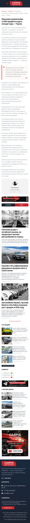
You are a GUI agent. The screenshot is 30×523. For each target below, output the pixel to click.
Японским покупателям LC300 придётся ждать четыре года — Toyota (15, 13)
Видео (21, 204)
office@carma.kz (9, 493)
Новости (10, 11)
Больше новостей (8, 365)
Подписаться (8, 507)
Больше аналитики (15, 321)
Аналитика (8, 204)
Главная (4, 11)
